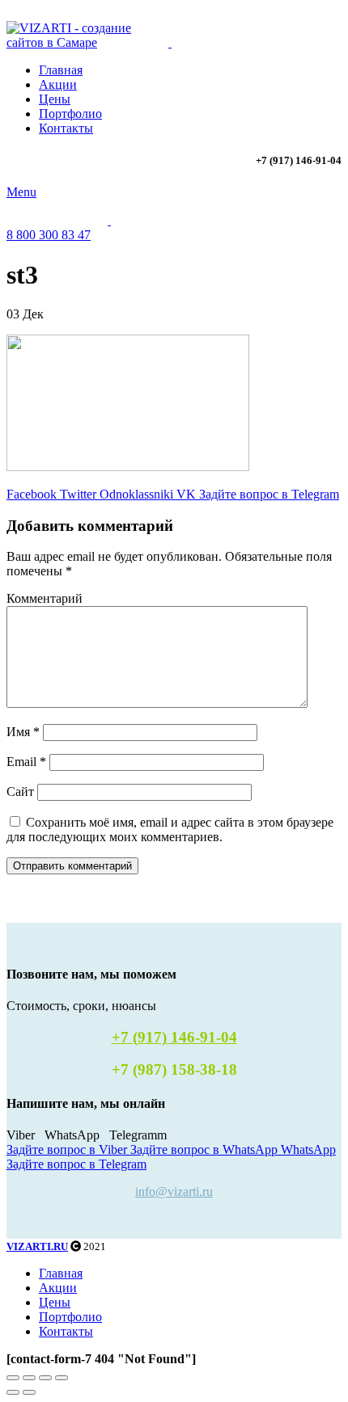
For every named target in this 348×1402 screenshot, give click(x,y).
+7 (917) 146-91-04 (174, 1037)
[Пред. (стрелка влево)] (12, 1392)
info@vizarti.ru (174, 1191)
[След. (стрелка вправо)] (29, 1392)
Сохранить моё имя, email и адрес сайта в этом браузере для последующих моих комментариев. (169, 829)
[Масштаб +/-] (61, 1377)
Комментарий (44, 598)
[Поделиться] (29, 1377)
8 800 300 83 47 (48, 235)
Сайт (20, 791)
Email (26, 761)
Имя (23, 732)
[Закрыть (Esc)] (12, 1377)
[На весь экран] (45, 1377)
